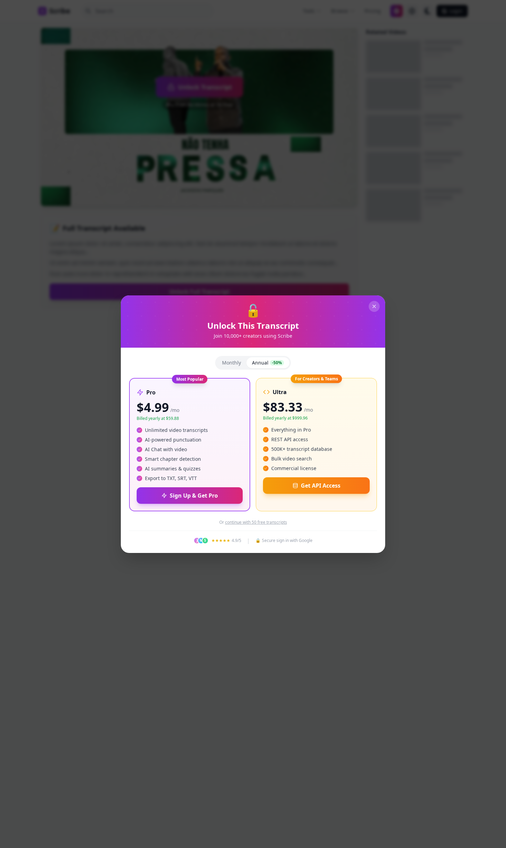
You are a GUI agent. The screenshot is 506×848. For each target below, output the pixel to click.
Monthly (231, 362)
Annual (267, 362)
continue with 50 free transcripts (256, 522)
